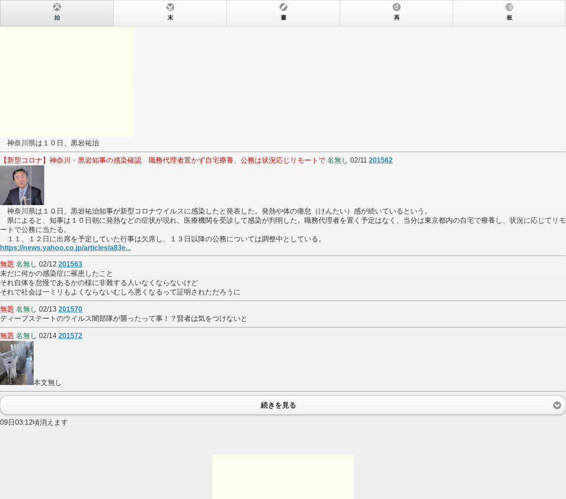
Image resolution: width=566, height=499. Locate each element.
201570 (70, 309)
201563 (70, 264)
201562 (381, 160)
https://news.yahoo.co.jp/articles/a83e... (65, 247)
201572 (70, 335)
